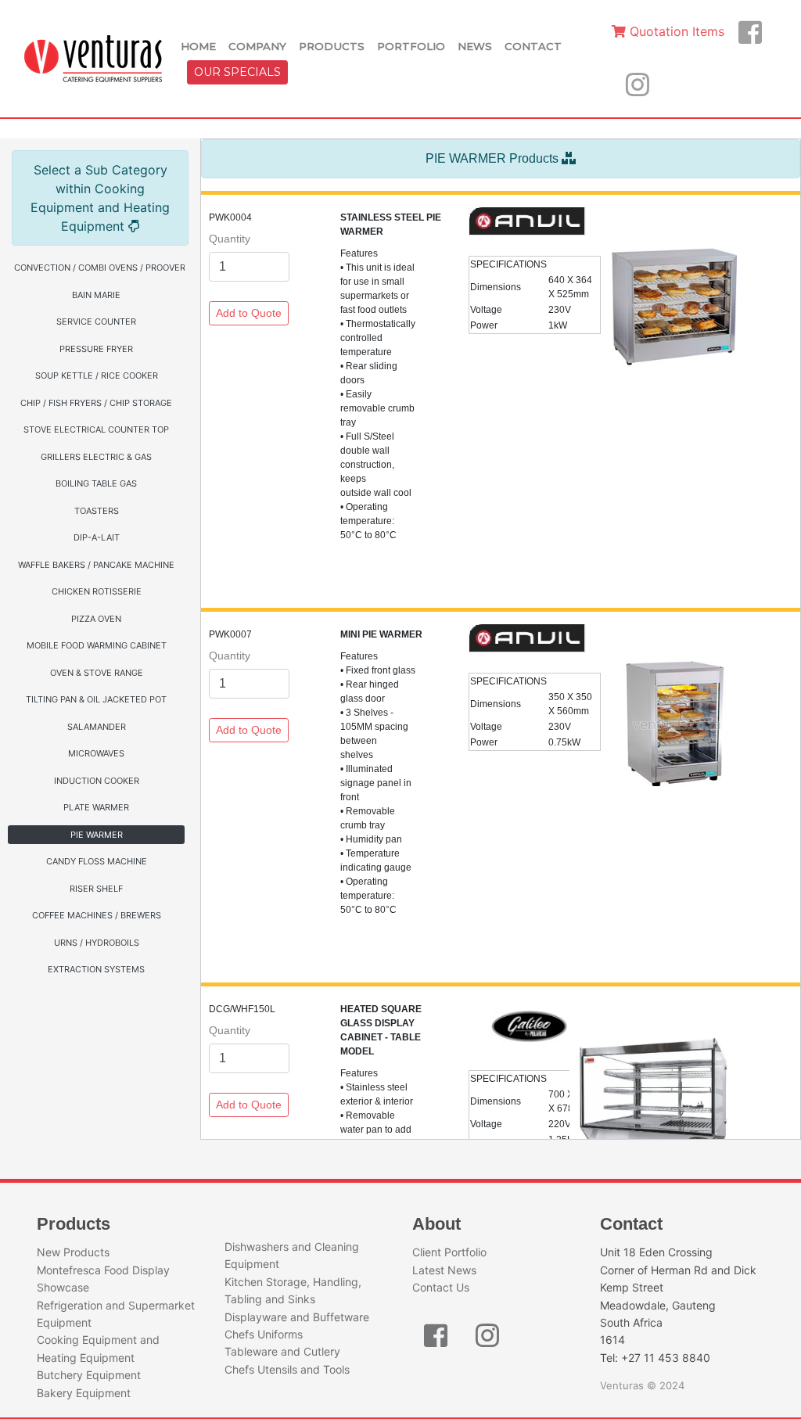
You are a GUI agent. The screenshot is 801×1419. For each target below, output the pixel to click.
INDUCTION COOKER (96, 780)
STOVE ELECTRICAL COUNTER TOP (96, 429)
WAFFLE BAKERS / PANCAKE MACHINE (96, 564)
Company (257, 46)
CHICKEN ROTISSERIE (97, 591)
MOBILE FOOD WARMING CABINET (97, 645)
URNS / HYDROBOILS (96, 942)
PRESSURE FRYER (96, 348)
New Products (73, 1252)
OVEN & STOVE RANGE (96, 672)
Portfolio (411, 46)
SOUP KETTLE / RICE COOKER (96, 375)
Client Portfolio (449, 1252)
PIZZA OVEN (96, 618)
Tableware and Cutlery (282, 1351)
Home (198, 46)
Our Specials (237, 72)
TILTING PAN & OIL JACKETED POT (96, 699)
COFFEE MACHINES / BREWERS (96, 915)
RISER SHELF (96, 888)
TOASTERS (96, 510)
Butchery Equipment (89, 1374)
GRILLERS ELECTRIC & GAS (96, 456)
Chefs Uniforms (263, 1334)
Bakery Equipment (84, 1392)
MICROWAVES (96, 753)
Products (332, 46)
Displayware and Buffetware (296, 1317)
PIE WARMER (96, 834)
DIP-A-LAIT (97, 537)
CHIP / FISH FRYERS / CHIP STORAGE (96, 402)
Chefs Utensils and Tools (287, 1369)
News (475, 46)
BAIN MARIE (96, 294)
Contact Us (440, 1287)
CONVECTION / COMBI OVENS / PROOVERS (99, 267)
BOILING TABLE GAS (96, 483)
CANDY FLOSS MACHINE (96, 861)
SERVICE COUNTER (96, 321)
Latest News (444, 1270)
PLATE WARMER (96, 807)
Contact (533, 46)
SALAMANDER (96, 726)
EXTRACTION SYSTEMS (96, 969)
